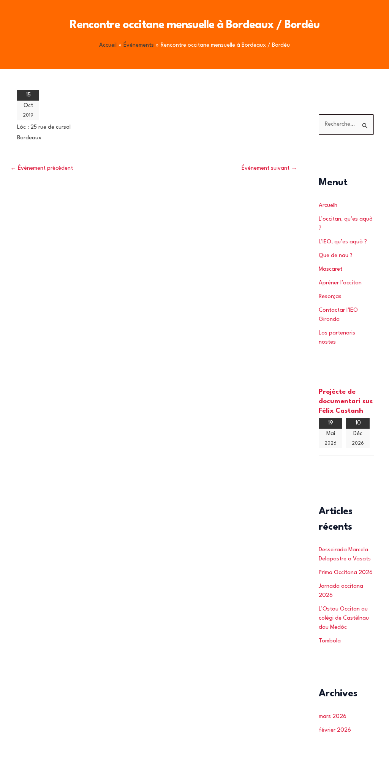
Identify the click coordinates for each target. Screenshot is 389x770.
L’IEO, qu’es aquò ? (343, 242)
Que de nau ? (336, 256)
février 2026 (335, 730)
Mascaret (330, 269)
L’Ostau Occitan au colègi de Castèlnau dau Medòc (344, 618)
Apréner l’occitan (340, 283)
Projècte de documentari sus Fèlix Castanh (346, 401)
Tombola (330, 641)
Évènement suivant (269, 168)
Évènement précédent (41, 168)
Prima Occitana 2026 (346, 573)
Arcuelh (328, 205)
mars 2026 (332, 717)
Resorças (330, 297)
